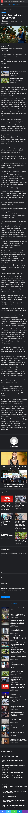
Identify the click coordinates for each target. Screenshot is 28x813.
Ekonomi (9, 9)
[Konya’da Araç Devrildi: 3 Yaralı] (5, 610)
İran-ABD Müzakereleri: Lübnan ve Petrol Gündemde (17, 615)
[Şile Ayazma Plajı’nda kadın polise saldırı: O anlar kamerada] (5, 734)
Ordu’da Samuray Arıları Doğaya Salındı (20, 541)
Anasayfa (4, 9)
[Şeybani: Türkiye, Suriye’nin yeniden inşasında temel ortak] (5, 741)
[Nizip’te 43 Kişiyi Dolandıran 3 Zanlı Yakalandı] (21, 499)
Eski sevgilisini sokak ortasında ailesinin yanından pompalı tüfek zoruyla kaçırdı (18, 637)
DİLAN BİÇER (6, 21)
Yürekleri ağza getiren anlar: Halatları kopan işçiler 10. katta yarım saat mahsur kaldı (18, 630)
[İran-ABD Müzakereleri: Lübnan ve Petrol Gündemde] (5, 616)
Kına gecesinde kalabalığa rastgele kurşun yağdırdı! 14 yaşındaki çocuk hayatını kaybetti (17, 623)
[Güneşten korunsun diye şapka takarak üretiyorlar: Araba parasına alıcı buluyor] (5, 651)
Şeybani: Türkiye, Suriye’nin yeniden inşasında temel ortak (18, 739)
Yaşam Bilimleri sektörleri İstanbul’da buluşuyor (17, 672)
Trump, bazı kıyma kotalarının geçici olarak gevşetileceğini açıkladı (7, 535)
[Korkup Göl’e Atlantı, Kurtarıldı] (5, 721)
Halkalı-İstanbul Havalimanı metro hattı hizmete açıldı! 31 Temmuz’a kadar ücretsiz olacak (7, 506)
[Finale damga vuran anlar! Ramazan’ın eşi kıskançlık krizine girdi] (5, 714)
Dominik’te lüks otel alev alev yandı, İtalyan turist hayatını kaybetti (18, 644)
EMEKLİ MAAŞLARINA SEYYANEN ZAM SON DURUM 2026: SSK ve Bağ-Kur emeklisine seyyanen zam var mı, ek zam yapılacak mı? (20, 525)
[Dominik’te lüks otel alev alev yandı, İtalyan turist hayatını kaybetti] (5, 644)
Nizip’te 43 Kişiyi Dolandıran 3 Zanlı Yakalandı (19, 505)
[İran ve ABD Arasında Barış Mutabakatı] (5, 708)
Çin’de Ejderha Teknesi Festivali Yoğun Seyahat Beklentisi (16, 679)
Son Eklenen (14, 603)
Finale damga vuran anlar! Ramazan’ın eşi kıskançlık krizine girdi (17, 714)
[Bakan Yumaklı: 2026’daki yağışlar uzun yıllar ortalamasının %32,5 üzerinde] (5, 695)
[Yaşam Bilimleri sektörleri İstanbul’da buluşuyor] (5, 80)
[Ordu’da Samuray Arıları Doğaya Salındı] (21, 535)
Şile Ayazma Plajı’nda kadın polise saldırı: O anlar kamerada (17, 734)
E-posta (3, 577)
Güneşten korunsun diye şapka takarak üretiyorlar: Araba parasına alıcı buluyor (17, 651)
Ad (2, 572)
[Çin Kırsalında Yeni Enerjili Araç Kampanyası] (7, 516)
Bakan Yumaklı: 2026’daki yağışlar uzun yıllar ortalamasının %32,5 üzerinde (18, 694)
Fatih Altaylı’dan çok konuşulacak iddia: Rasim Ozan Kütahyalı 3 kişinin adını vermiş (18, 665)
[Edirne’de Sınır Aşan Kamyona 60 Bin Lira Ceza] (5, 73)
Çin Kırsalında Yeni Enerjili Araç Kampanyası (6, 523)
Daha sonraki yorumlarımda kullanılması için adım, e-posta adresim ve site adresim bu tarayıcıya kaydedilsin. (13, 590)
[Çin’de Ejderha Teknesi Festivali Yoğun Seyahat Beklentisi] (5, 679)
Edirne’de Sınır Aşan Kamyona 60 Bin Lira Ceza (18, 657)
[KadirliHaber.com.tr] (14, 4)
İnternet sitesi (4, 583)
